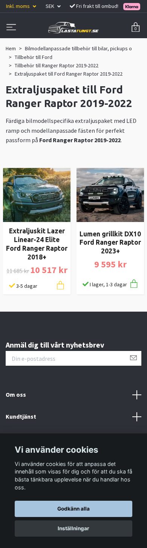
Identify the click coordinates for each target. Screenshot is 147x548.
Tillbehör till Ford (33, 57)
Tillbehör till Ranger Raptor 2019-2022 (56, 65)
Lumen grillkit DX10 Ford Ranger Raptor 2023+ (110, 242)
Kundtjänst (21, 416)
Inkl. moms (18, 6)
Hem (11, 48)
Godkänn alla (73, 509)
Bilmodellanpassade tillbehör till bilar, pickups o (78, 48)
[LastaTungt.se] (73, 27)
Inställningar (73, 528)
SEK (50, 6)
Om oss (16, 394)
